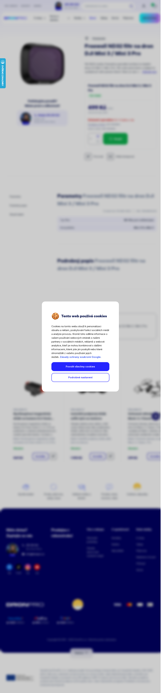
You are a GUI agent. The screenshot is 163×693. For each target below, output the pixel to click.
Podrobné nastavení (80, 377)
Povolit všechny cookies (80, 366)
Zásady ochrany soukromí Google (80, 356)
